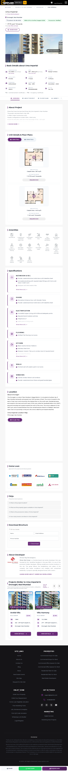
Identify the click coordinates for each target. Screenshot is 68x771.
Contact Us (19, 663)
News (19, 671)
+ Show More (12, 124)
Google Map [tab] (16, 420)
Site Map (19, 678)
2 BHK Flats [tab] (30, 139)
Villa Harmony (43, 613)
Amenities (56, 98)
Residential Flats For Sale (48, 671)
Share (10, 768)
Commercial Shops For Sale (48, 655)
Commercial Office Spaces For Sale (49, 663)
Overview (15, 98)
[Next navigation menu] (61, 98)
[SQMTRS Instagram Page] (46, 705)
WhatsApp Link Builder (19, 717)
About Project (29, 98)
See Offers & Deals (13, 25)
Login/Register (19, 721)
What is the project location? (18, 503)
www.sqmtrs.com (43, 761)
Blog (19, 667)
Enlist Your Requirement (19, 698)
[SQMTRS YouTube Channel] (56, 705)
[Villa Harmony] (47, 600)
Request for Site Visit (19, 682)
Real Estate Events (19, 674)
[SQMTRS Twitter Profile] (51, 705)
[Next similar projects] (59, 586)
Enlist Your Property (19, 694)
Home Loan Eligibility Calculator (19, 702)
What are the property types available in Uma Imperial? (26, 507)
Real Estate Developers (49, 678)
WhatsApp (30, 768)
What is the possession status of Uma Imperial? (24, 512)
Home (19, 655)
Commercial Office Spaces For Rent (49, 667)
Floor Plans (44, 98)
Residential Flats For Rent (49, 674)
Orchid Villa (15, 613)
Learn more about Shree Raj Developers (36, 574)
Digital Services (48, 716)
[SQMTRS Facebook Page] (42, 705)
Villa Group (14, 615)
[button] (57, 2)
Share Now (13, 29)
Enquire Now (34, 180)
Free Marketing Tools (19, 705)
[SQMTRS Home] (7, 2)
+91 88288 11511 (51, 699)
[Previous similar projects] (54, 586)
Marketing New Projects (49, 719)
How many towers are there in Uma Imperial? (23, 516)
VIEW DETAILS (19, 633)
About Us (19, 659)
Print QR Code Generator (19, 713)
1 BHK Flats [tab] (15, 139)
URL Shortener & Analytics (19, 709)
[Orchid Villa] (20, 600)
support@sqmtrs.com (51, 695)
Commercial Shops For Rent (49, 659)
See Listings (11, 73)
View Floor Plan (32, 73)
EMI (29, 615)
